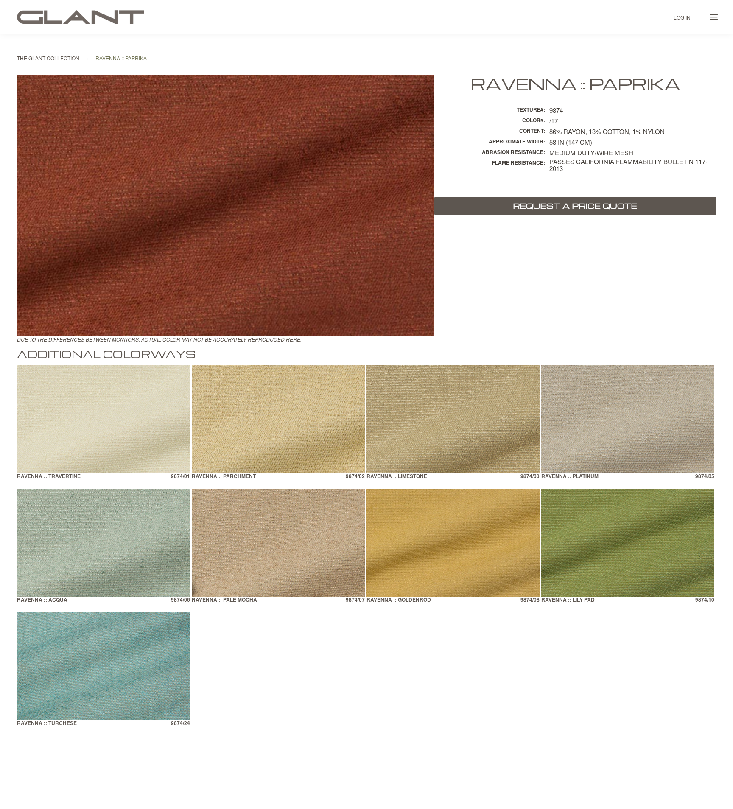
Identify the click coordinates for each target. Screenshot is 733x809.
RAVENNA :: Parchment (224, 476)
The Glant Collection (48, 58)
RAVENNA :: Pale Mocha (224, 600)
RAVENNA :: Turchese (47, 723)
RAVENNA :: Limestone (396, 476)
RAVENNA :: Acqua (42, 600)
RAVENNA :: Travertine (49, 476)
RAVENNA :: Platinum (570, 476)
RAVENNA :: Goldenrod (398, 600)
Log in (682, 17)
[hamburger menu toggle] (714, 17)
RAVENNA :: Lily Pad (568, 600)
